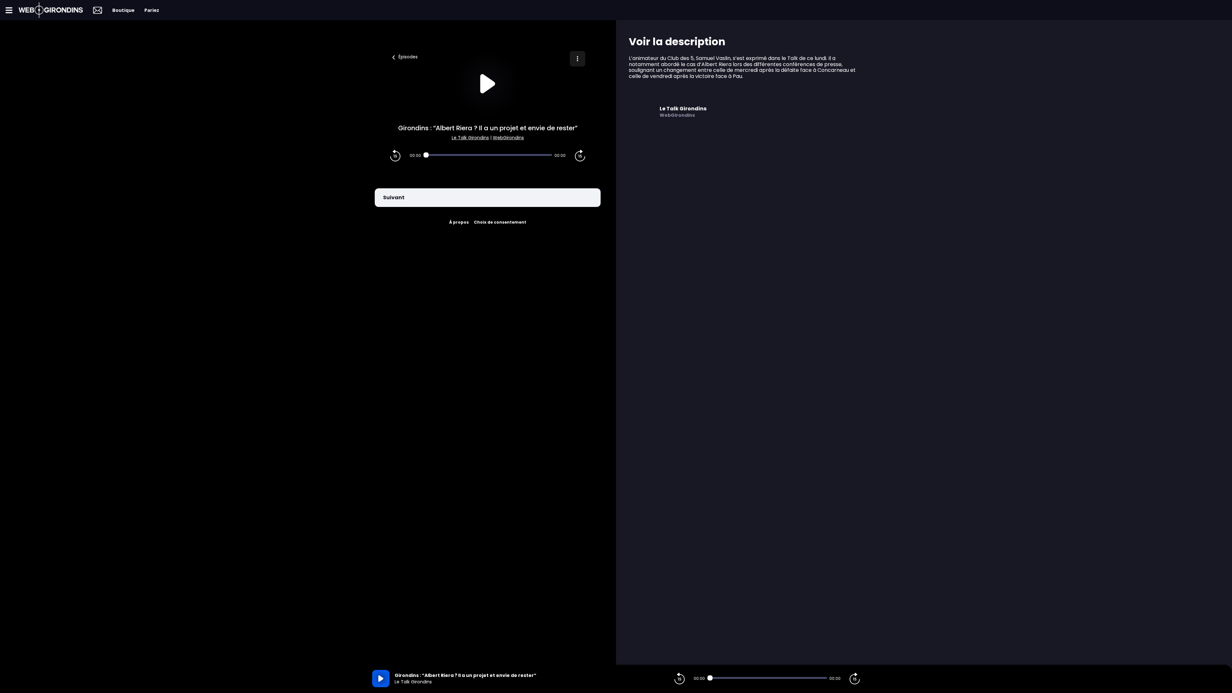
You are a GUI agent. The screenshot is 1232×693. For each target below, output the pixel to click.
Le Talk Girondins (470, 137)
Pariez (151, 10)
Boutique (123, 10)
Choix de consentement (500, 222)
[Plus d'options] (577, 58)
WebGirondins (508, 137)
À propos (459, 222)
